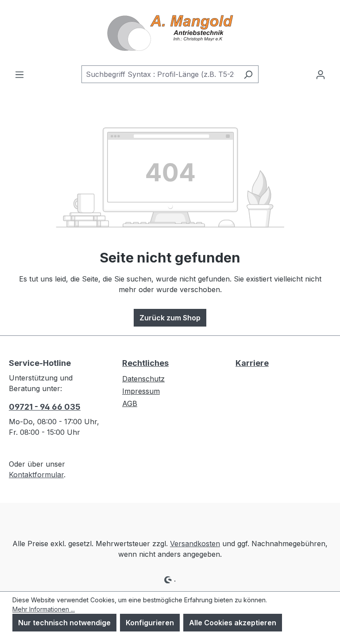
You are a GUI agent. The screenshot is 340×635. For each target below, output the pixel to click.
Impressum (141, 391)
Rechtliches (145, 363)
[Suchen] (248, 74)
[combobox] (159, 74)
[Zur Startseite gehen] (170, 33)
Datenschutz (143, 378)
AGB (129, 403)
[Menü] (19, 74)
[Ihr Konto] (320, 74)
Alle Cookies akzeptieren (232, 622)
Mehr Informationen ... (43, 609)
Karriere (252, 363)
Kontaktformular (36, 474)
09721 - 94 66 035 (45, 406)
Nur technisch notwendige (64, 622)
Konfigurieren (150, 622)
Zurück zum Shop (170, 317)
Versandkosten (195, 543)
